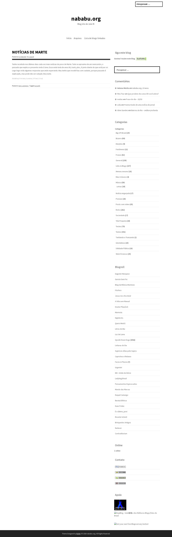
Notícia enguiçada (123, 193)
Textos (118, 232)
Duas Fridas (119, 406)
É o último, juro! (121, 411)
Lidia (119, 105)
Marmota (118, 312)
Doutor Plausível (121, 307)
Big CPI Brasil (121, 133)
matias (120, 99)
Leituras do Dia (121, 345)
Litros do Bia (120, 329)
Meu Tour (121, 94)
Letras (119, 186)
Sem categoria (23, 86)
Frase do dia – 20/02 (134, 99)
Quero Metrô (120, 323)
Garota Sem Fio (121, 279)
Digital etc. (119, 318)
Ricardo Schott (121, 417)
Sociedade (120, 215)
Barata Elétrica (121, 400)
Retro (118, 210)
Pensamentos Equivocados (126, 384)
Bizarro (119, 138)
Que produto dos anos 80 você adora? (143, 94)
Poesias (119, 199)
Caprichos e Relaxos (123, 356)
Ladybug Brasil (121, 378)
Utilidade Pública (122, 248)
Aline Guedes (122, 110)
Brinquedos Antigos (123, 422)
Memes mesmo (122, 171)
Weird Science (121, 254)
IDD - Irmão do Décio (123, 373)
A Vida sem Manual (122, 301)
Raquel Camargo (121, 395)
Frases (118, 155)
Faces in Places (122, 362)
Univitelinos (120, 243)
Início (68, 38)
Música (118, 182)
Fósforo (118, 290)
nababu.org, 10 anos (140, 88)
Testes (118, 226)
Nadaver (118, 428)
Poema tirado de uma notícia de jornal (139, 105)
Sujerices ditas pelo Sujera (126, 351)
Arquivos (78, 38)
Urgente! (118, 367)
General (119, 160)
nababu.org (86, 18)
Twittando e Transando (125, 237)
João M (31, 57)
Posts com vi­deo (122, 204)
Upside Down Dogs (125, 340)
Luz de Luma (120, 334)
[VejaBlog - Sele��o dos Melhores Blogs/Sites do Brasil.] (137, 514)
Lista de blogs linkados (94, 38)
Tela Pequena (121, 221)
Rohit (78, 534)
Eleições (119, 144)
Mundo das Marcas (122, 389)
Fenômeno (120, 149)
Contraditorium (121, 433)
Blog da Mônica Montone (125, 285)
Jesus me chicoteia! (123, 296)
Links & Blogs (121, 166)
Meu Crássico (121, 177)
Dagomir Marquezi (122, 274)
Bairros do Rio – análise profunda (144, 110)
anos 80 (37, 86)
